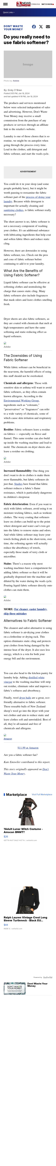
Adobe (16, 81)
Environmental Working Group (21, 400)
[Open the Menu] (5, 4)
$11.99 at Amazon (28, 747)
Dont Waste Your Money (13, 28)
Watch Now (47, 4)
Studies (18, 484)
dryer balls (25, 697)
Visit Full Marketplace (42, 794)
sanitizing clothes (13, 210)
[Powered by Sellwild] (47, 977)
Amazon (8, 738)
